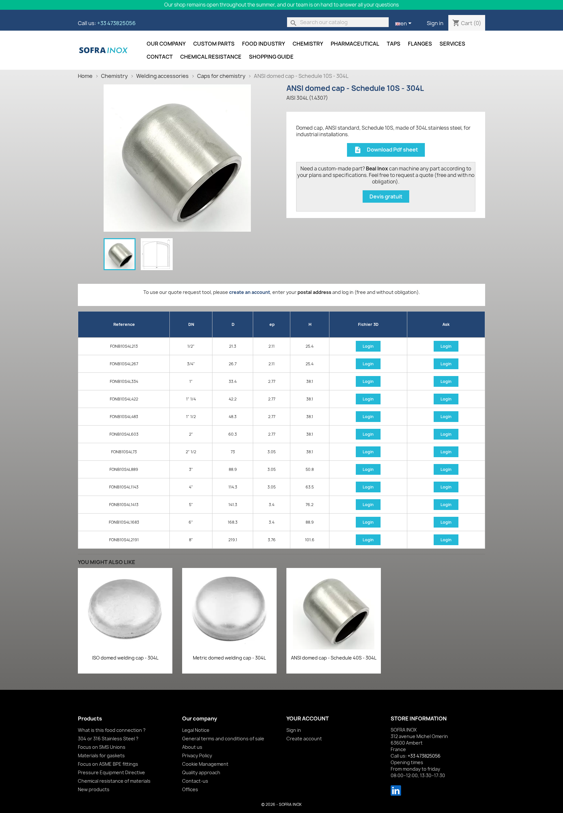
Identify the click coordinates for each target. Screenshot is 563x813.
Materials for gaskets (101, 755)
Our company (166, 43)
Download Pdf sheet (386, 150)
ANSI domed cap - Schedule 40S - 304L (333, 658)
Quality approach (201, 772)
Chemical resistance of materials (114, 781)
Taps (393, 43)
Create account (304, 738)
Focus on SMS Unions (101, 747)
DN (191, 324)
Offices (190, 789)
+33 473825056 (116, 23)
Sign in (435, 23)
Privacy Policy (197, 755)
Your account (307, 718)
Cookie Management (205, 764)
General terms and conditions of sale (223, 738)
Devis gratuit (385, 196)
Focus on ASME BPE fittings (108, 764)
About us (192, 747)
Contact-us (195, 781)
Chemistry (308, 43)
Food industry (263, 43)
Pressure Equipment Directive (111, 772)
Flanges (420, 43)
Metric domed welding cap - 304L (229, 658)
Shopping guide (271, 56)
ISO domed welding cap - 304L (125, 658)
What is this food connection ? (112, 730)
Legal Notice (195, 730)
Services (452, 43)
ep (272, 324)
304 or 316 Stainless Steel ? (108, 738)
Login (368, 346)
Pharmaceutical (355, 43)
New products (93, 789)
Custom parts (214, 43)
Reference (124, 324)
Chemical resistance (210, 56)
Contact (160, 56)
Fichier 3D (368, 324)
